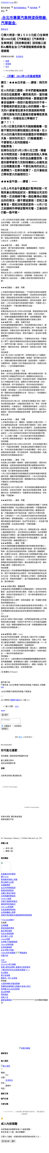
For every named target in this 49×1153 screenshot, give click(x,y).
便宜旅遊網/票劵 (7, 928)
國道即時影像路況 (8, 904)
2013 (17, 706)
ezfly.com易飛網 (7, 907)
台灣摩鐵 (4, 925)
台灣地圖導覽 (6, 947)
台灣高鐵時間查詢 (8, 896)
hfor (2, 687)
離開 (13, 1141)
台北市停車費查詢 (8, 888)
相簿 (7, 61)
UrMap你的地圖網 (8, 953)
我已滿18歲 (5, 1141)
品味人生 (4, 997)
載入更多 (5, 715)
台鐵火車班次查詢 (8, 893)
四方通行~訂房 (7, 936)
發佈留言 (5, 729)
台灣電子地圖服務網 (9, 942)
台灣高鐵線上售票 (8, 912)
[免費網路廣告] (22, 953)
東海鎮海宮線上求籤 (9, 879)
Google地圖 (5, 939)
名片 (7, 67)
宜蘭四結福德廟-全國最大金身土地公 (16, 986)
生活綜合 (19, 57)
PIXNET (10, 1111)
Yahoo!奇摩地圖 (7, 945)
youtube (4, 962)
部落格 (8, 64)
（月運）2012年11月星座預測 (23, 76)
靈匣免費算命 (6, 1000)
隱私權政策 (40, 1111)
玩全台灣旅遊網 (7, 934)
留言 (18, 700)
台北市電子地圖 (7, 950)
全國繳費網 (5, 885)
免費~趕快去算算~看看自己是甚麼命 (15, 967)
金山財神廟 (5, 992)
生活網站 (4, 973)
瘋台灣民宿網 (6, 931)
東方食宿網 (5, 975)
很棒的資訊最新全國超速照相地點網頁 (16, 915)
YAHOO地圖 (6, 899)
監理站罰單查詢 (7, 890)
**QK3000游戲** (8, 920)
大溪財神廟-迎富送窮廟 (10, 984)
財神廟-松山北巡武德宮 (10, 989)
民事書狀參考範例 (8, 874)
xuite (2, 960)
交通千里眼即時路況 (9, 901)
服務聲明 (24, 1114)
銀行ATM (4, 877)
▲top (3, 710)
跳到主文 (4, 29)
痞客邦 (13, 700)
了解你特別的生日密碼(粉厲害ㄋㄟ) (15, 970)
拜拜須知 (4, 995)
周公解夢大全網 (7, 882)
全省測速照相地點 (8, 910)
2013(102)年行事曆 (8, 964)
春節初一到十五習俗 (9, 978)
